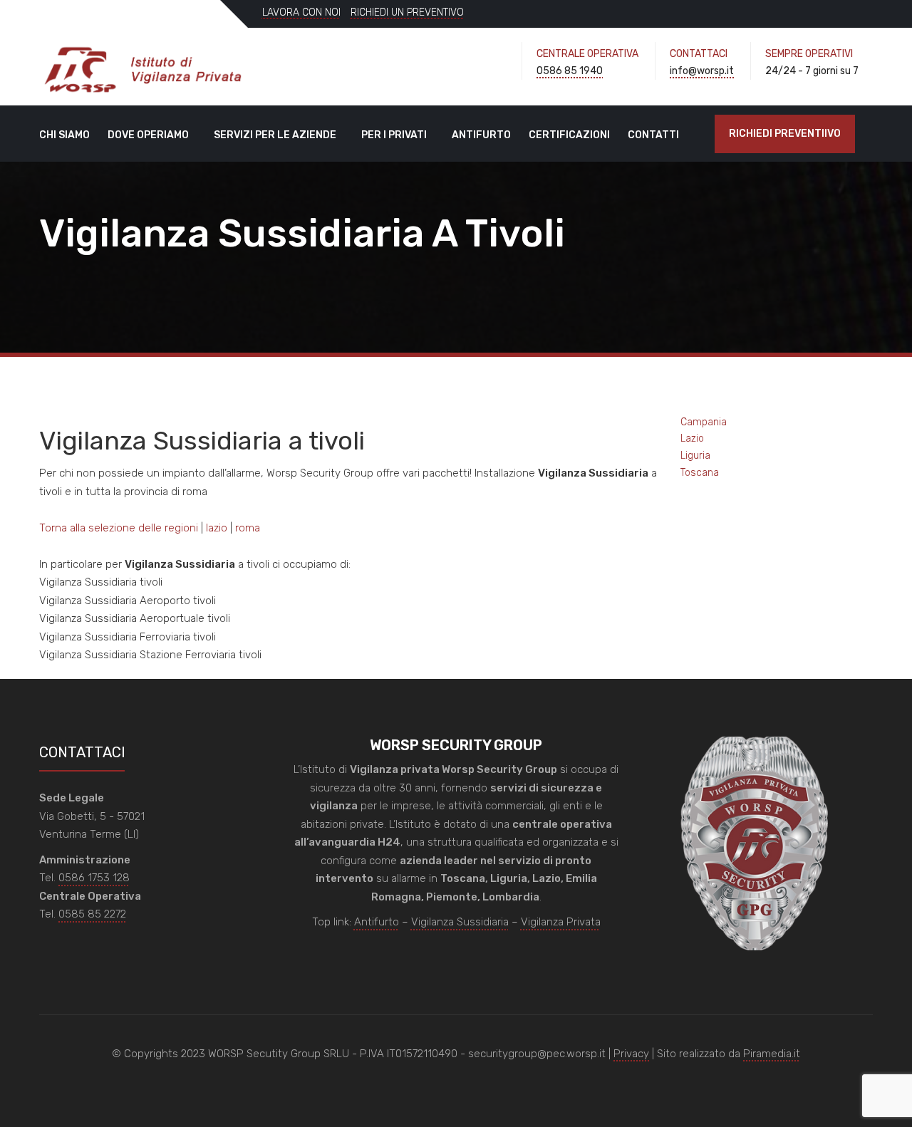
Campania (703, 422)
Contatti (653, 135)
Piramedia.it (771, 1053)
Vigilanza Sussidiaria (460, 921)
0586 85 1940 (570, 71)
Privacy (631, 1053)
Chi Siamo (64, 135)
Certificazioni (569, 135)
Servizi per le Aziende (275, 135)
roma (247, 527)
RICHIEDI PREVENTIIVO (785, 134)
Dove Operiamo (148, 135)
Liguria (695, 456)
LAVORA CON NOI (301, 12)
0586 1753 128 (94, 877)
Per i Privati (394, 135)
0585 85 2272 (92, 914)
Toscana (699, 473)
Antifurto (481, 135)
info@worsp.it (702, 71)
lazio (216, 527)
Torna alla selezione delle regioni (118, 527)
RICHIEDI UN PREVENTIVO (407, 12)
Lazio (692, 438)
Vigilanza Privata (561, 921)
